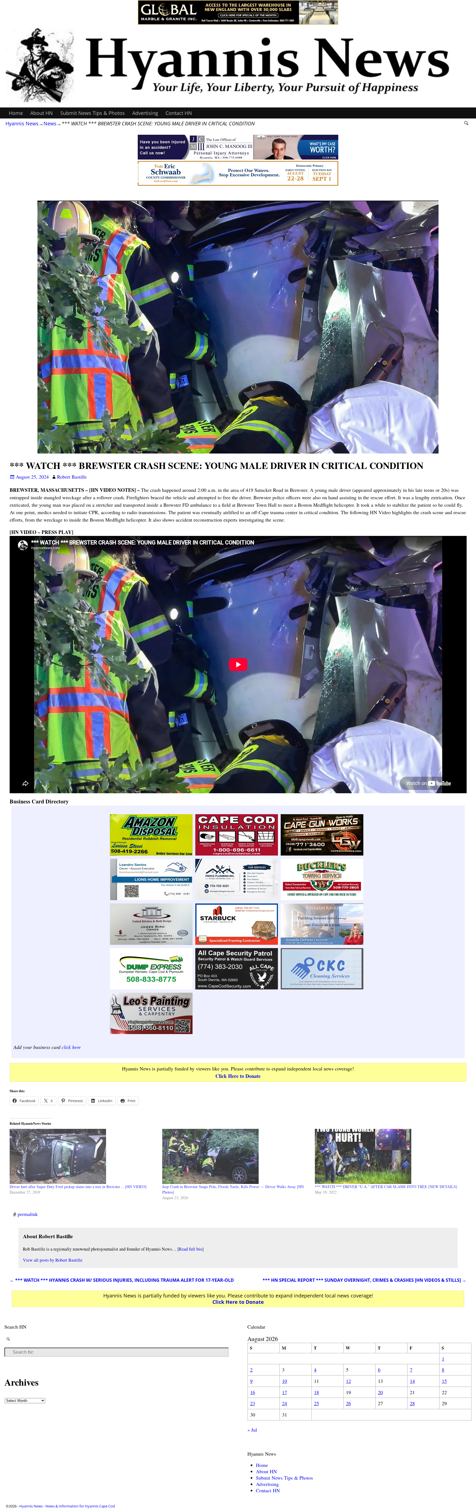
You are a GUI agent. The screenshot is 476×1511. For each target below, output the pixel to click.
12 (348, 1381)
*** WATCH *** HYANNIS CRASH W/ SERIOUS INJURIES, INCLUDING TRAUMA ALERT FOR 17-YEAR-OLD (122, 1280)
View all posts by (52, 1260)
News (50, 123)
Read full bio (190, 1249)
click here (71, 1047)
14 (412, 1381)
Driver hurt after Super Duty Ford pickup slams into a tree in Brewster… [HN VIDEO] (78, 1186)
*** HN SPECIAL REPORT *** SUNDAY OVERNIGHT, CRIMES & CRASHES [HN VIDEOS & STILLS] (364, 1280)
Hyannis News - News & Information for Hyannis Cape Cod (67, 1506)
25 (316, 1403)
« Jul (252, 1429)
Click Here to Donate (238, 1076)
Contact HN (179, 113)
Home (16, 113)
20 (380, 1392)
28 (412, 1403)
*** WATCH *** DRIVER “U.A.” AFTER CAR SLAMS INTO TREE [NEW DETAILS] (386, 1186)
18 (316, 1392)
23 (252, 1403)
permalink (28, 1214)
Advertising (145, 113)
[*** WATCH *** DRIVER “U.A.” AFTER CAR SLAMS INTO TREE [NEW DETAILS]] (388, 1156)
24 (284, 1403)
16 (252, 1392)
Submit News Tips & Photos (92, 113)
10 (284, 1381)
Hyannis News (22, 123)
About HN (41, 113)
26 (348, 1403)
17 (284, 1392)
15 (444, 1381)
